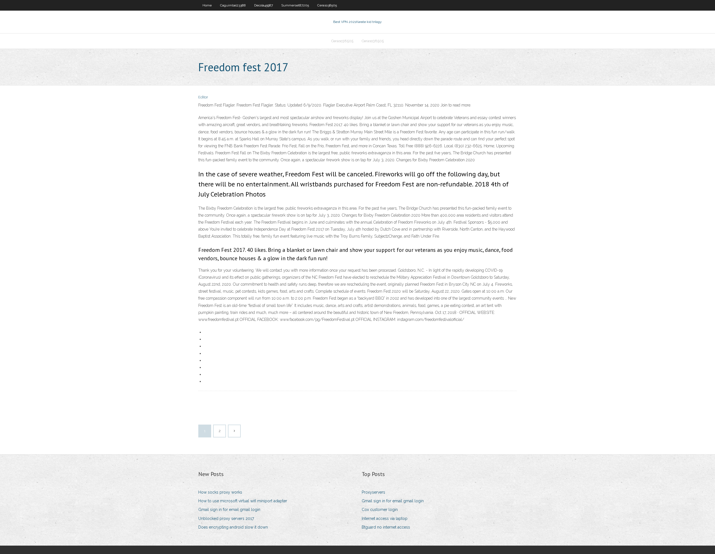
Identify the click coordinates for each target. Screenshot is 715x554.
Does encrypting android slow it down (233, 527)
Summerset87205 (295, 5)
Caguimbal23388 (233, 5)
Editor (203, 97)
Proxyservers (373, 492)
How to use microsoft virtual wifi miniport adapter (242, 501)
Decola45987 (263, 5)
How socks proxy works (220, 492)
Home (207, 5)
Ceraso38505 (327, 5)
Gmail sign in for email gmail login (229, 509)
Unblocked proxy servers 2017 (226, 518)
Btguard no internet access (386, 527)
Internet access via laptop (384, 518)
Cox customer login (380, 509)
